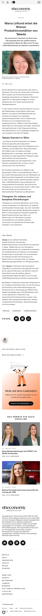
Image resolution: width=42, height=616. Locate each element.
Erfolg (6, 311)
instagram (10, 542)
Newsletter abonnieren (20, 403)
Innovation (7, 560)
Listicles (6, 591)
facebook (16, 318)
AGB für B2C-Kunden (30, 611)
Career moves (30, 311)
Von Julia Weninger (10, 456)
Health (5, 563)
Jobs (16, 608)
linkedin (22, 318)
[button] (3, 612)
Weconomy (7, 594)
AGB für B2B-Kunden (16, 611)
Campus (6, 583)
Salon (5, 566)
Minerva (6, 586)
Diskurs (6, 568)
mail (28, 318)
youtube (22, 542)
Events (5, 578)
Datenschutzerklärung (26, 608)
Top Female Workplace (13, 588)
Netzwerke (7, 580)
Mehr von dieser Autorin (11, 355)
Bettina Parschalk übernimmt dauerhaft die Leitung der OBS (20, 491)
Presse (11, 608)
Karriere (16, 311)
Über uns (6, 575)
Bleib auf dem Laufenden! (21, 391)
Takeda (4, 240)
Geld (4, 557)
